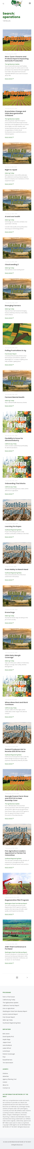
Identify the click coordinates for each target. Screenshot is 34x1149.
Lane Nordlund (7, 1045)
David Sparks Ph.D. (8, 1036)
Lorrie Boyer (6, 1051)
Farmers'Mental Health (14, 397)
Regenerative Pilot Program (17, 900)
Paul (4, 1057)
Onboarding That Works (15, 483)
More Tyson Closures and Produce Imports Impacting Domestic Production (16, 58)
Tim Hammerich (8, 1063)
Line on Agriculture (8, 1008)
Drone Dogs (10, 612)
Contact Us (6, 1088)
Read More (9, 79)
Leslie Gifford (7, 1048)
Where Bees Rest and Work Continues (16, 703)
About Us (5, 1085)
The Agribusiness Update (10, 1003)
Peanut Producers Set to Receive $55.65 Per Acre (15, 750)
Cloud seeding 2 (12, 264)
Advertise (6, 1076)
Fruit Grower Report (9, 1017)
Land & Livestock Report (10, 1014)
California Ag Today (9, 1000)
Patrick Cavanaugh (9, 1054)
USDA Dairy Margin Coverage (13, 656)
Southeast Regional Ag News (12, 1023)
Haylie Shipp (6, 1039)
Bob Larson (6, 1034)
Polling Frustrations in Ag (15, 350)
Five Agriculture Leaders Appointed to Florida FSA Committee (15, 853)
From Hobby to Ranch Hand (16, 569)
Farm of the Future (9, 997)
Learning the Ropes (13, 526)
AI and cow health (12, 216)
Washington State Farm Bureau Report (15, 1011)
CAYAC (5, 1082)
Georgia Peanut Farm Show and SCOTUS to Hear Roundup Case (16, 798)
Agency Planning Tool (9, 1079)
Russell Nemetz (7, 1060)
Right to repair (11, 170)
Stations (5, 1073)
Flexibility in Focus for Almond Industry (14, 439)
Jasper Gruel (7, 1042)
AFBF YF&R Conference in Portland (15, 948)
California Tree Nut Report (11, 1005)
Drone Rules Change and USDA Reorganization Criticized (15, 113)
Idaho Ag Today (8, 1020)
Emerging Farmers (13, 305)
